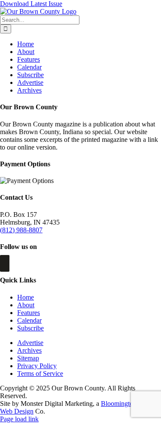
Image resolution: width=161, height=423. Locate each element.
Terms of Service (40, 373)
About (25, 305)
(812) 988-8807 (21, 230)
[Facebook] (4, 263)
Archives (29, 350)
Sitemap (28, 358)
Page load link (19, 419)
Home (25, 297)
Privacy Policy (37, 365)
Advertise (30, 342)
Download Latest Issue (31, 3)
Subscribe (30, 328)
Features (28, 312)
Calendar (29, 320)
